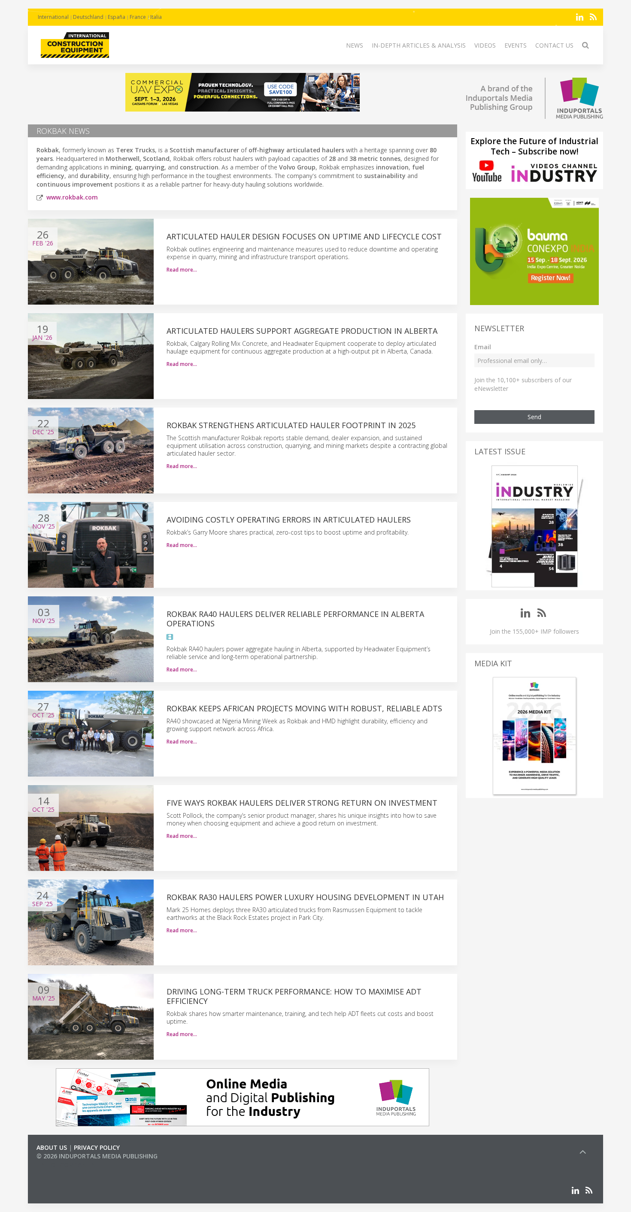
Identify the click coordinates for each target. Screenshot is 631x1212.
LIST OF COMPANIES (65, 1165)
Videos (485, 45)
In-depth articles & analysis (419, 45)
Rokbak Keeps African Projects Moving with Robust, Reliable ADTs (304, 708)
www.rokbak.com (72, 197)
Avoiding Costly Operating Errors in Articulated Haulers (289, 519)
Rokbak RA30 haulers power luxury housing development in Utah (305, 897)
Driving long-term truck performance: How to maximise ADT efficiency (294, 996)
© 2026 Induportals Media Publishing (97, 1156)
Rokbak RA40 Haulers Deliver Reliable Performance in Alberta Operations (295, 619)
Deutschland (88, 17)
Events (515, 45)
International (53, 17)
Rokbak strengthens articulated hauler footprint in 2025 (291, 425)
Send (534, 417)
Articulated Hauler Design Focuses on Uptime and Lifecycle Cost (304, 236)
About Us (51, 1147)
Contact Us (554, 45)
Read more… (182, 269)
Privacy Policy (97, 1147)
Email (482, 347)
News (354, 45)
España (116, 17)
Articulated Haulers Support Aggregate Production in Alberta (302, 331)
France (138, 17)
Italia (156, 17)
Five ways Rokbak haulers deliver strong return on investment (302, 803)
